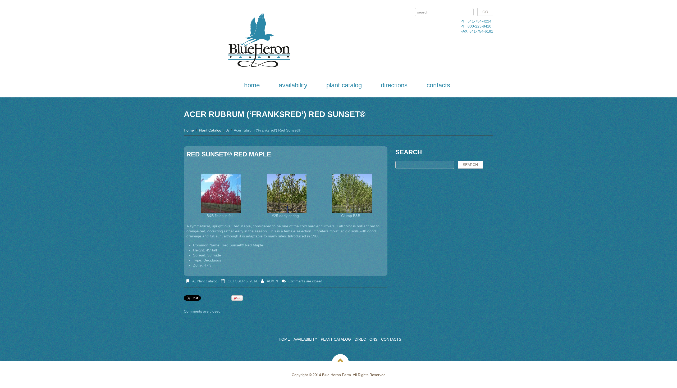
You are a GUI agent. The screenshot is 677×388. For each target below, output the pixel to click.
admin (272, 281)
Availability (293, 85)
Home (252, 85)
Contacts (438, 85)
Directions (394, 85)
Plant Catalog (344, 85)
